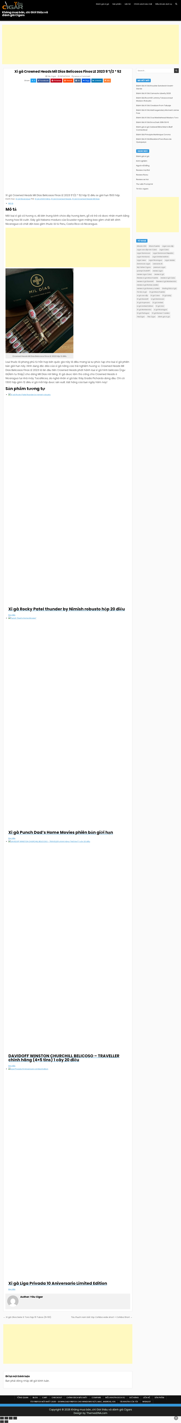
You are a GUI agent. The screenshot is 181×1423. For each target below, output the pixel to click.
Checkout (57, 1397)
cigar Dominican (143, 253)
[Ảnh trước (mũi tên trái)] (2, 1421)
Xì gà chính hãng (42, 199)
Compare (96, 1397)
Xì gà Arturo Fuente (157, 292)
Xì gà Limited (158, 302)
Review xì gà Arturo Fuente (147, 278)
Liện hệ (128, 4)
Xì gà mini (160, 306)
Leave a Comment (82, 76)
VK (79, 80)
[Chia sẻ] (11, 1418)
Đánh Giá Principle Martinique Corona (153, 134)
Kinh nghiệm (141, 161)
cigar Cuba (164, 249)
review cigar (158, 271)
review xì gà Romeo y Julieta (148, 288)
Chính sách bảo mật (143, 4)
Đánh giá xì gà (102, 4)
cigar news (141, 260)
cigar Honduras (143, 257)
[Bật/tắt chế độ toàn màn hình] (6, 1418)
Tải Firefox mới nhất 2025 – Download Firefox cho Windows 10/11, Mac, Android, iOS (72, 1401)
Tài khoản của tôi (129, 1401)
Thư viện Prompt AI (144, 184)
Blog (35, 1397)
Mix (108, 80)
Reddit (69, 80)
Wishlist (146, 1401)
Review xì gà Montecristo (166, 281)
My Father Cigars (144, 267)
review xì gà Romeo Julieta (147, 285)
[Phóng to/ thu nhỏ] (2, 1418)
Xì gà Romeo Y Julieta (160, 313)
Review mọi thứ (143, 170)
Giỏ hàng (134, 1397)
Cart (44, 1397)
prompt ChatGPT (143, 271)
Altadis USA (141, 246)
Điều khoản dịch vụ (163, 4)
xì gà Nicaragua (160, 309)
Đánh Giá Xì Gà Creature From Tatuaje (153, 105)
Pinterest (57, 80)
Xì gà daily (166, 295)
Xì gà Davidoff (142, 299)
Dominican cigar (143, 264)
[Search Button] (176, 4)
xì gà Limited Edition (145, 306)
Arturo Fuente (154, 246)
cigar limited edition (160, 257)
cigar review (170, 260)
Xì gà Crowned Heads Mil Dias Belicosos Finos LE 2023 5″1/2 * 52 (67, 71)
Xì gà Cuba (155, 295)
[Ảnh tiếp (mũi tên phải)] (6, 1421)
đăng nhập (22, 1381)
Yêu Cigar (52, 76)
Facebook (44, 80)
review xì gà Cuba (168, 278)
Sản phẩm (116, 4)
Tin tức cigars (142, 188)
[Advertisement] (87, 44)
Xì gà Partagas (143, 313)
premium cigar (159, 267)
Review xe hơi (142, 179)
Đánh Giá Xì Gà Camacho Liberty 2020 (153, 93)
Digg (87, 80)
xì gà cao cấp (142, 295)
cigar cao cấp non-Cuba (147, 249)
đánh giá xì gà (164, 317)
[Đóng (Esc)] (15, 1418)
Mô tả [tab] (10, 203)
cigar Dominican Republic (163, 253)
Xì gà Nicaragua (23, 199)
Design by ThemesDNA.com (90, 1413)
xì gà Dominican (157, 299)
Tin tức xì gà (142, 292)
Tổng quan (22, 1397)
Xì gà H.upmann (143, 302)
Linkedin (98, 80)
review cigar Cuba (144, 274)
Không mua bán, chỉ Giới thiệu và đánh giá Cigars (25, 13)
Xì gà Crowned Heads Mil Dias (86, 199)
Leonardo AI (157, 264)
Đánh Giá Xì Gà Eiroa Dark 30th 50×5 (152, 122)
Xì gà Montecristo (144, 309)
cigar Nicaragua (155, 260)
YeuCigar (141, 317)
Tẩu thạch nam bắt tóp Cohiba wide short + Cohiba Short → (101, 1317)
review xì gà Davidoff (145, 281)
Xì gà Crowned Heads (61, 199)
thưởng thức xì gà (169, 288)
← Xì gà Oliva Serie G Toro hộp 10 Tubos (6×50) (27, 1317)
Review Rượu (142, 174)
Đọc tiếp (11, 615)
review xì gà (159, 274)
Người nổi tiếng (142, 165)
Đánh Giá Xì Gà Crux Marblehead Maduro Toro (157, 117)
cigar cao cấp (167, 246)
